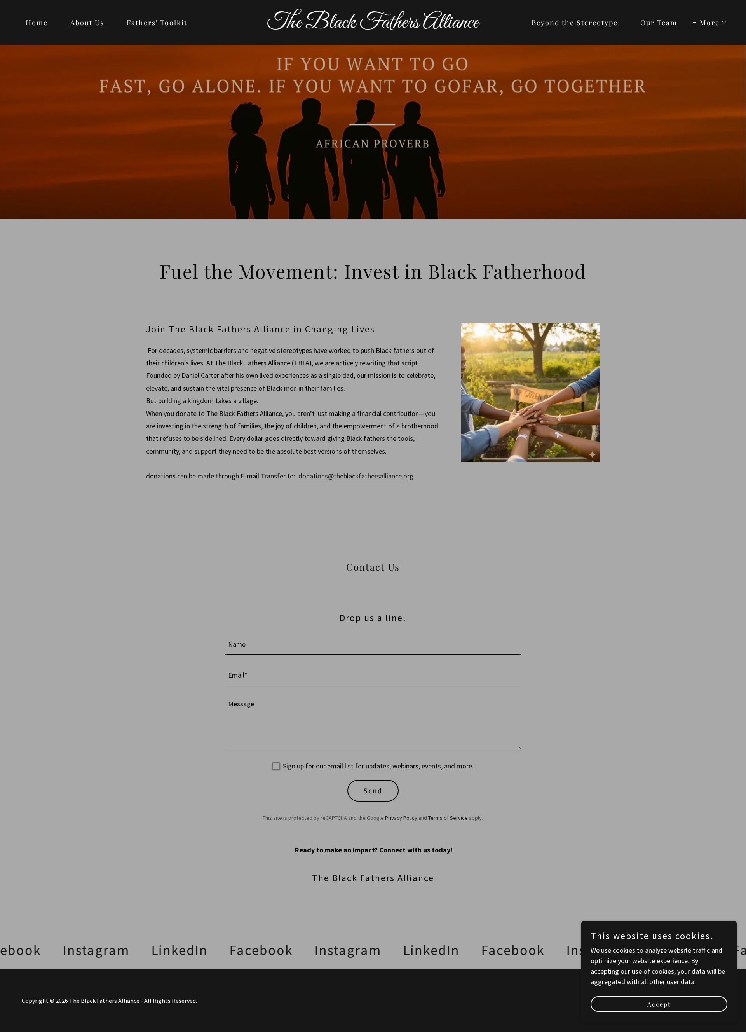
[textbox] (373, 644)
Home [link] (37, 22)
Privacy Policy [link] (401, 817)
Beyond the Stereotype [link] (575, 22)
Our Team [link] (658, 22)
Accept (659, 1004)
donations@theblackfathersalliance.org (355, 475)
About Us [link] (87, 22)
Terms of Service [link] (448, 817)
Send (373, 790)
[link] (373, 25)
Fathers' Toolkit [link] (157, 22)
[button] (710, 22)
